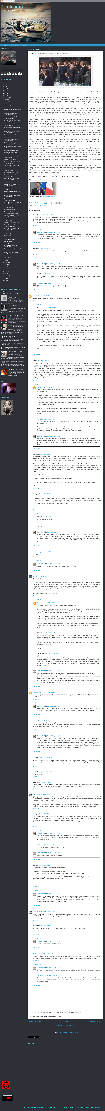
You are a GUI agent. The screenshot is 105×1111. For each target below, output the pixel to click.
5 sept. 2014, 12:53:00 (44, 296)
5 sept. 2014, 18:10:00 (53, 436)
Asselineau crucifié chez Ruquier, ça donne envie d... (12, 156)
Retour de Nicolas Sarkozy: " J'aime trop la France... (12, 162)
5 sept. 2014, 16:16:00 (45, 814)
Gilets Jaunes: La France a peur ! (15, 369)
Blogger (98, 1107)
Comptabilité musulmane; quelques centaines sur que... (12, 124)
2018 (4, 86)
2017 (4, 88)
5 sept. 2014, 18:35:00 (53, 833)
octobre (6, 102)
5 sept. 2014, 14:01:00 (45, 494)
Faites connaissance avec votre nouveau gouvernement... (15, 352)
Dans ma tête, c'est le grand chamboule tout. (14, 306)
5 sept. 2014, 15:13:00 (45, 782)
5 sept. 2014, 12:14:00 (47, 214)
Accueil (6, 45)
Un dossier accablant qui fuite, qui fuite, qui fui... (12, 143)
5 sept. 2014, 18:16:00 (53, 564)
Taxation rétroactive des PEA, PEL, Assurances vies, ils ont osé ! (13, 343)
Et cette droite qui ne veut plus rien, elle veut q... (12, 147)
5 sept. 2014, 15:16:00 (49, 794)
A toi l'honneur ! (12, 6)
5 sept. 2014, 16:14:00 (50, 632)
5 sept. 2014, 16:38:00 (49, 273)
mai (6, 267)
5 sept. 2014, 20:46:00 (53, 852)
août (6, 260)
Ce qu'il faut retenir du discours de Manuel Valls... (12, 175)
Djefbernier (36, 954)
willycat (35, 552)
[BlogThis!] (56, 203)
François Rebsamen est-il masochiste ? (12, 249)
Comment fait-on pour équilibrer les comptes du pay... (12, 169)
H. (33, 576)
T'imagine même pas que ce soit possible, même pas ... (11, 139)
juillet (6, 262)
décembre (7, 97)
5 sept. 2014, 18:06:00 (49, 911)
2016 (4, 91)
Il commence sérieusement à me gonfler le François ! (15, 316)
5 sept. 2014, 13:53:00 (50, 308)
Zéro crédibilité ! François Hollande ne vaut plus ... (12, 232)
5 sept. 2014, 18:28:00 (53, 706)
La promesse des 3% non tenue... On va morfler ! (12, 188)
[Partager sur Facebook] (59, 203)
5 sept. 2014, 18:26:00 (53, 670)
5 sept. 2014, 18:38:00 (53, 893)
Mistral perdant (7, 235)
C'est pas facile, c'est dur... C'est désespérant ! (11, 166)
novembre (7, 99)
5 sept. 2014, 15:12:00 (45, 771)
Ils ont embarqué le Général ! (9, 336)
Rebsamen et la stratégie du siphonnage (10, 245)
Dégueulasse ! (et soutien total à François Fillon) (15, 296)
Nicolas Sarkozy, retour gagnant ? (12, 150)
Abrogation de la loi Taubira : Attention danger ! (11, 113)
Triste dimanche (6, 292)
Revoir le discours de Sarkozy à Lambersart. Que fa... (11, 131)
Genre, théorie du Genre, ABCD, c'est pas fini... (12, 256)
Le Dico (25, 45)
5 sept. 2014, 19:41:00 (45, 925)
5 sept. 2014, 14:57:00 (49, 603)
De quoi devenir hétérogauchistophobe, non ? (11, 242)
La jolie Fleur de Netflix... (10, 209)
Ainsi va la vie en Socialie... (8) (11, 222)
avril (6, 269)
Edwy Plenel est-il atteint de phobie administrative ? (12, 110)
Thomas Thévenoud (40, 205)
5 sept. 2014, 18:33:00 (53, 736)
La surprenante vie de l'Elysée (11, 172)
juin (6, 264)
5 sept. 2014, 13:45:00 (45, 454)
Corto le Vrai (41, 232)
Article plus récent (35, 1022)
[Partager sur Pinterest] (61, 203)
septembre (7, 104)
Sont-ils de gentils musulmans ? (11, 135)
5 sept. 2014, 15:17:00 (53, 264)
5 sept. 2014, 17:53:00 (54, 653)
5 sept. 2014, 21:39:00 (50, 975)
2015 (4, 93)
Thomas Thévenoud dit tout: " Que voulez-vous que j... (12, 225)
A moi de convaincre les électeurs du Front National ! (12, 117)
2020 (4, 82)
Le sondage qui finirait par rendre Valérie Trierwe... (12, 121)
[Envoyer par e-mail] (54, 203)
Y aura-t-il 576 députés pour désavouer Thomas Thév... (11, 212)
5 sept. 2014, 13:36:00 (42, 360)
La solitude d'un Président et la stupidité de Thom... (11, 229)
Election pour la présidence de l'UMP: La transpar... (11, 153)
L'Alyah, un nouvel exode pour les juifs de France (12, 195)
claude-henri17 (37, 692)
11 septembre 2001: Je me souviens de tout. (12, 203)
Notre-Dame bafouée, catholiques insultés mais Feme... (12, 206)
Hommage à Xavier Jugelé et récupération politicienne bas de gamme (15, 326)
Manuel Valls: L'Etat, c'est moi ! (11, 182)
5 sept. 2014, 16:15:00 (50, 516)
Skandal (35, 296)
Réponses (38, 229)
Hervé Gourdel (7, 137)
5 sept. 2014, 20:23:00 (46, 954)
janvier (6, 275)
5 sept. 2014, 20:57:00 (53, 967)
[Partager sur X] (57, 203)
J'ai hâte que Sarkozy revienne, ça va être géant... (12, 192)
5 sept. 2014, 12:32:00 (45, 248)
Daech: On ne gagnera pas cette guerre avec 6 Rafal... (11, 179)
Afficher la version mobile (65, 1025)
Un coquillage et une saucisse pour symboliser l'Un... (12, 185)
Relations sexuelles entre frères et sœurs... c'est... (12, 128)
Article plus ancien (95, 1022)
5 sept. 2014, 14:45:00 (42, 720)
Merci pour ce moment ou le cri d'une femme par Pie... (11, 216)
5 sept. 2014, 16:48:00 (45, 865)
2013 (4, 278)
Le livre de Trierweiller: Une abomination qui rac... (11, 238)
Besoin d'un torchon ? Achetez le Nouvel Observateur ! (12, 199)
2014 (4, 95)
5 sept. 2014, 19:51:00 (48, 844)
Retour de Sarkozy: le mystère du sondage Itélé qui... (12, 253)
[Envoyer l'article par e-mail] (51, 203)
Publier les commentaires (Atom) (69, 1032)
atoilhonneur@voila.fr (49, 196)
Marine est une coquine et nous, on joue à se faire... (12, 219)
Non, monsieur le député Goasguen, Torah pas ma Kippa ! (13, 361)
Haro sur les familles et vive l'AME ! (12, 106)
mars (6, 271)
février (6, 273)
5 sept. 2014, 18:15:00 (53, 532)
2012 (4, 281)
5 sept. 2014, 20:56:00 (53, 941)
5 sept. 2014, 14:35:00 (44, 552)
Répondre (36, 225)
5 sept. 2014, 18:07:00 (53, 283)
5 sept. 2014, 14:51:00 (49, 387)
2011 (4, 283)
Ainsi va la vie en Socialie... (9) (11, 159)
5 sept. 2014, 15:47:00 (47, 419)
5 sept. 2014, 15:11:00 (53, 232)
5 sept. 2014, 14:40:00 (49, 692)
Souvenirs (33, 45)
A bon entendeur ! (15, 45)
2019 (4, 84)
